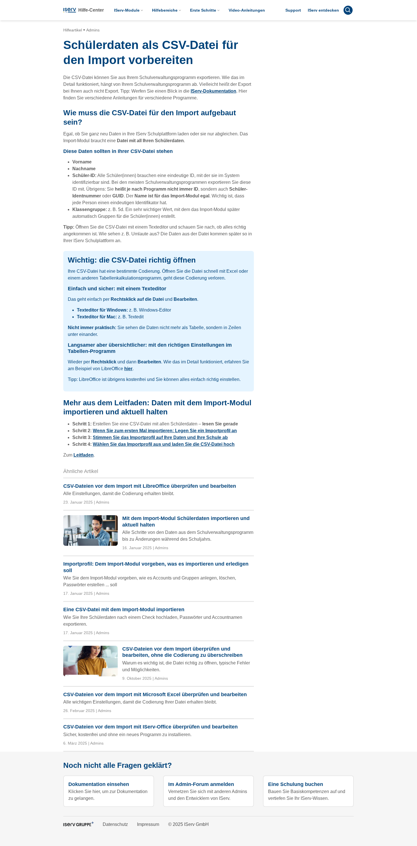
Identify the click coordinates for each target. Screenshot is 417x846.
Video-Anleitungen (247, 10)
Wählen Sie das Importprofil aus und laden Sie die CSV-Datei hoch (164, 444)
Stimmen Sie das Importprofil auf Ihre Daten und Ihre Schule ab (160, 437)
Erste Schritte (203, 10)
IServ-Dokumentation (213, 91)
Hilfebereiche (165, 10)
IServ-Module (127, 10)
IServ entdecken (323, 10)
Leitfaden (83, 455)
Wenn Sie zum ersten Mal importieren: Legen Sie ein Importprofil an (165, 430)
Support (293, 10)
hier (128, 368)
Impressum (148, 824)
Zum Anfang (333, 772)
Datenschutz (115, 824)
